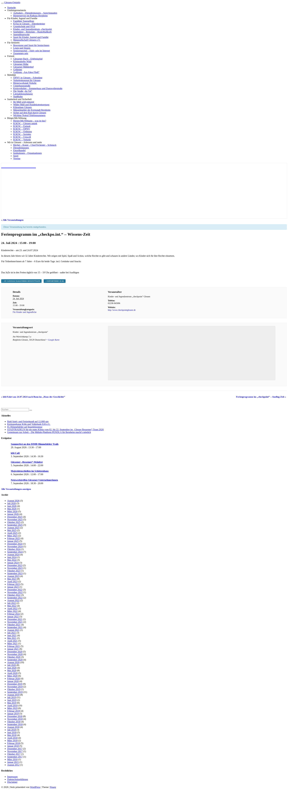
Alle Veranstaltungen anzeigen (16, 489)
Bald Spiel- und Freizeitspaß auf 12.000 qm (27, 421)
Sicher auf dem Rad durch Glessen (29, 112)
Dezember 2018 (14, 716)
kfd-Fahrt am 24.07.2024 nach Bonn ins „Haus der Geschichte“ (33, 397)
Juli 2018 (11, 730)
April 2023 (12, 581)
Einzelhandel (19, 150)
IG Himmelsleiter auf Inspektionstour (24, 427)
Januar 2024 (13, 562)
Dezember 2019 (14, 684)
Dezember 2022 (14, 589)
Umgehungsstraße (21, 85)
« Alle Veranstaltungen (12, 220)
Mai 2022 (11, 606)
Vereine (16, 158)
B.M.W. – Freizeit (21, 126)
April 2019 (12, 705)
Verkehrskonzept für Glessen (26, 80)
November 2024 (15, 546)
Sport (15, 156)
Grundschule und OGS (24, 26)
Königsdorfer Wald (22, 61)
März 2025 (12, 535)
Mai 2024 (11, 560)
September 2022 (15, 597)
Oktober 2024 (13, 549)
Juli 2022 (11, 603)
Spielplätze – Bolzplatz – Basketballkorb (32, 32)
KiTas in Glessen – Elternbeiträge (29, 23)
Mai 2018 (11, 735)
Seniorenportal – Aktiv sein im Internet (31, 50)
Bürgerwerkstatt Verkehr (24, 83)
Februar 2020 (13, 678)
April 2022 (12, 608)
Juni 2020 (11, 668)
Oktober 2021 (13, 624)
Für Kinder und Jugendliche (24, 312)
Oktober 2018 (13, 721)
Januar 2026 (13, 514)
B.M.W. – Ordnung (22, 131)
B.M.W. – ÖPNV (21, 129)
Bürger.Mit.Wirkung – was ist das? (29, 120)
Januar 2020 (13, 681)
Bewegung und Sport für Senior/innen (31, 45)
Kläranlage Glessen (22, 107)
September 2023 (15, 573)
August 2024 (13, 554)
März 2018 (12, 740)
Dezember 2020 (14, 651)
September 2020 (15, 659)
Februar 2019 (13, 711)
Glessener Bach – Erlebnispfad (27, 59)
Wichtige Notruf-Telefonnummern (29, 115)
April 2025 (12, 533)
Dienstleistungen (21, 147)
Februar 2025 (13, 538)
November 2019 (15, 686)
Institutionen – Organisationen (27, 153)
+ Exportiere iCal (54, 281)
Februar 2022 (13, 614)
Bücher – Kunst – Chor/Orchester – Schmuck (34, 145)
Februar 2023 (13, 584)
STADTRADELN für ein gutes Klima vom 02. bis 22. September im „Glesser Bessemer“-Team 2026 (55, 429)
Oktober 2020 (13, 657)
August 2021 (13, 630)
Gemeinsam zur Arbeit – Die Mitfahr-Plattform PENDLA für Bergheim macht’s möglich (49, 432)
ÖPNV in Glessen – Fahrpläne (27, 77)
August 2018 (13, 727)
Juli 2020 (11, 665)
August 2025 (13, 527)
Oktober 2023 (13, 570)
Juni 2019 (11, 700)
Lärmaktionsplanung (23, 94)
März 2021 (12, 643)
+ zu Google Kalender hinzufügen (21, 281)
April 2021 (12, 641)
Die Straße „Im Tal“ (22, 91)
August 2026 (13, 500)
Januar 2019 (13, 713)
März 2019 (12, 708)
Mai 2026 (11, 508)
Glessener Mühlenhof (23, 67)
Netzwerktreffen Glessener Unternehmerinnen (34, 480)
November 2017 (15, 751)
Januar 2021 (13, 649)
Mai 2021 (11, 638)
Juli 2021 (11, 632)
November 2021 (15, 622)
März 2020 (12, 676)
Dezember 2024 (14, 544)
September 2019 (15, 692)
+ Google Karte (52, 340)
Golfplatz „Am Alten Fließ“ (26, 72)
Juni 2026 (11, 506)
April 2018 (12, 738)
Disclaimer (12, 782)
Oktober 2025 (13, 522)
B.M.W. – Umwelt (22, 137)
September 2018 (15, 724)
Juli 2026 (11, 503)
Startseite (11, 7)
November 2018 (15, 719)
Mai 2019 (11, 703)
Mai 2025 (11, 530)
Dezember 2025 (14, 517)
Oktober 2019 (13, 689)
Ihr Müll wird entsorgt (23, 102)
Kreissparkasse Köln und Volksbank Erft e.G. (28, 424)
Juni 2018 (11, 732)
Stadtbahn (18, 96)
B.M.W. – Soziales (22, 134)
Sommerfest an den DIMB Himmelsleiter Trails (34, 444)
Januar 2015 (13, 762)
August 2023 (13, 576)
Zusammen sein (20, 53)
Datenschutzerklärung (17, 779)
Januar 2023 (13, 587)
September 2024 (15, 552)
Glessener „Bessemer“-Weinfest (27, 462)
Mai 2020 (11, 670)
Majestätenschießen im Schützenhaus (30, 471)
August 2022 (13, 600)
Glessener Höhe (20, 64)
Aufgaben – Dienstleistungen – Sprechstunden (35, 13)
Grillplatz (17, 69)
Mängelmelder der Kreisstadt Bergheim (31, 110)
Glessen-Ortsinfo (12, 2)
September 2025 (15, 525)
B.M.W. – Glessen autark (25, 123)
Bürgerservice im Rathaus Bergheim (30, 15)
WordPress (35, 787)
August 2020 (13, 662)
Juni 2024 (11, 557)
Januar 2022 (13, 616)
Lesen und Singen (21, 48)
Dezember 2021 (14, 619)
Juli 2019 (11, 697)
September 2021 (15, 627)
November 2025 (15, 519)
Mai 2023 (11, 579)
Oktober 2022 (13, 595)
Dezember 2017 (14, 748)
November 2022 (15, 592)
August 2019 (13, 694)
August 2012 (13, 765)
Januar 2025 (13, 541)
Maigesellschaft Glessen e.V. (26, 40)
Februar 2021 (13, 646)
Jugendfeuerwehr (21, 34)
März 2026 (12, 511)
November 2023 (15, 568)
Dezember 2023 (14, 565)
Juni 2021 (11, 635)
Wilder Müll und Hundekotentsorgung (31, 104)
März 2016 (12, 759)
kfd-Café (15, 453)
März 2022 (12, 611)
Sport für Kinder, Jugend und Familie (30, 37)
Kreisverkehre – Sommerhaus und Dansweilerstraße (37, 88)
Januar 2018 (13, 746)
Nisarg (53, 787)
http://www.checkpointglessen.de (122, 310)
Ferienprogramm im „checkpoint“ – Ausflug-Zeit (261, 397)
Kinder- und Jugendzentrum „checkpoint (32, 29)
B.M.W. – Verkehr (22, 139)
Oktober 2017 (13, 754)
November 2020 (15, 654)
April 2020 (12, 673)
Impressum (12, 776)
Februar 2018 (13, 743)
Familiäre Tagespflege (23, 21)
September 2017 (15, 756)
